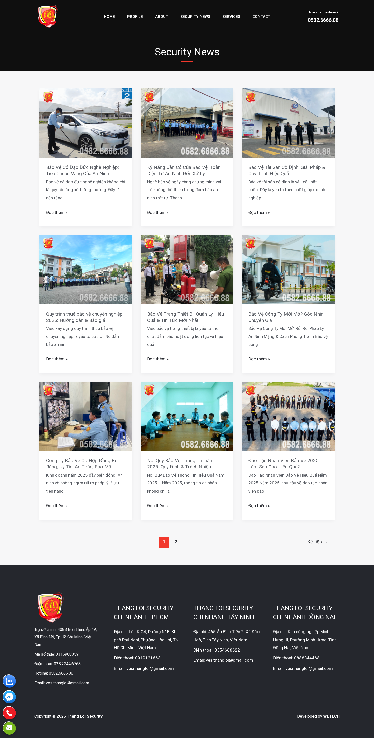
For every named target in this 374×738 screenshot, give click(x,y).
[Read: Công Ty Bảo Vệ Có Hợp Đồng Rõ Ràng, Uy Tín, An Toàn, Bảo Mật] (85, 416)
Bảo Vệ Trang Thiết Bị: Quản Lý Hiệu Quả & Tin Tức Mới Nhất (185, 317)
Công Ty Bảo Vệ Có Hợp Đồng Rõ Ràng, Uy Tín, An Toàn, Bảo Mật (82, 463)
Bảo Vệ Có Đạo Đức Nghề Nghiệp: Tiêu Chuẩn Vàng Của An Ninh (82, 170)
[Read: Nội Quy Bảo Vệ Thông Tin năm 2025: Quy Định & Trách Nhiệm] (187, 416)
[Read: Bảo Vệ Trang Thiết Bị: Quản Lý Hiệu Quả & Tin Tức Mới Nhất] (187, 269)
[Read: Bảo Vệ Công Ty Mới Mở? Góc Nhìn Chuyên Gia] (288, 269)
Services (231, 16)
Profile (135, 16)
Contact (261, 16)
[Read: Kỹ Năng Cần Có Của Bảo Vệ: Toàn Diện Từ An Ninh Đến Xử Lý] (187, 122)
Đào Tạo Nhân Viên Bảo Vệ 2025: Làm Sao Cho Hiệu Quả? (284, 463)
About (161, 16)
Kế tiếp (318, 541)
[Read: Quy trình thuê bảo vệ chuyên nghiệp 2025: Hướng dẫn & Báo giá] (85, 269)
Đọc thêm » (57, 212)
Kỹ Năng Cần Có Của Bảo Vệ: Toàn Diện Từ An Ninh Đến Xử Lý (184, 170)
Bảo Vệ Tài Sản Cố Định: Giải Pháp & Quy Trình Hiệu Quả (286, 170)
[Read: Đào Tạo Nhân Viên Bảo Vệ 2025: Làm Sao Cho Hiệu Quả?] (288, 416)
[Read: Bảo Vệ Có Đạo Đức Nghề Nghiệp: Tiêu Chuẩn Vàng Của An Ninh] (85, 122)
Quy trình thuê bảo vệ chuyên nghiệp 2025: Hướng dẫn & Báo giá (84, 317)
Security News (195, 16)
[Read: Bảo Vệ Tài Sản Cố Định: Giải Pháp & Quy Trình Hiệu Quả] (288, 122)
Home (109, 16)
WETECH (331, 716)
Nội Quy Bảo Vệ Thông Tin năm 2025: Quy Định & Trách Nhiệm (180, 463)
